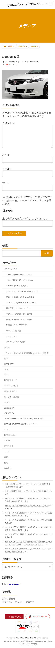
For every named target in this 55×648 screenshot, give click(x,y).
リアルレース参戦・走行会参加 (19, 313)
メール (7, 168)
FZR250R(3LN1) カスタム (17, 285)
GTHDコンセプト (11, 385)
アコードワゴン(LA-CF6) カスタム (20, 296)
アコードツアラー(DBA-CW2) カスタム (22, 291)
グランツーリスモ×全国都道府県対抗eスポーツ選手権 (26, 353)
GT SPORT (8, 364)
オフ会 (7, 451)
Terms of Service (27, 644)
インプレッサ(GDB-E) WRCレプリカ (21, 302)
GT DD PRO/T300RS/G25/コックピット (20, 424)
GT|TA (6, 402)
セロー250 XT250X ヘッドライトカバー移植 (23, 483)
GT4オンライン (10, 391)
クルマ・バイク (10, 268)
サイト (6, 182)
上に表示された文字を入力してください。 (25, 218)
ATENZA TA (9, 413)
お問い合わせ (8, 598)
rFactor (7, 440)
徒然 (6, 462)
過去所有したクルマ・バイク (18, 308)
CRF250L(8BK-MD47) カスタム (19, 274)
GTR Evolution (10, 435)
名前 (5, 154)
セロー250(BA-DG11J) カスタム (19, 279)
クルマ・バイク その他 (15, 341)
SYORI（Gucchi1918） (14, 501)
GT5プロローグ (10, 380)
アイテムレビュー (13, 336)
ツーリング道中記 (13, 330)
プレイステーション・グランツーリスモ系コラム (24, 418)
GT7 (6, 358)
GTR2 (6, 429)
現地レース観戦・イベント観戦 (19, 319)
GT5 (6, 374)
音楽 (6, 456)
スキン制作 (8, 445)
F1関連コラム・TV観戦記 (16, 324)
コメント (8, 123)
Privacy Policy (47, 641)
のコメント (12, 64)
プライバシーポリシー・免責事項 (18, 601)
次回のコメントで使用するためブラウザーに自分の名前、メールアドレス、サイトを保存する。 (27, 200)
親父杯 (7, 347)
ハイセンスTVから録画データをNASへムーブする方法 (27, 498)
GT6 (6, 369)
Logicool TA (9, 407)
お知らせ (7, 468)
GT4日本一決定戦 (11, 396)
